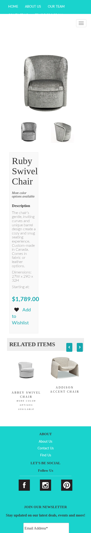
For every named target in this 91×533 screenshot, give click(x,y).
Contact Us (46, 448)
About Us (33, 6)
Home (13, 6)
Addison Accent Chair (64, 389)
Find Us (45, 455)
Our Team (56, 6)
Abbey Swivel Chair (26, 400)
